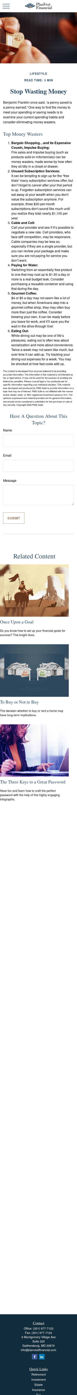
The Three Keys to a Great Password (33, 782)
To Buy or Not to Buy (19, 702)
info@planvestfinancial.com (38, 1350)
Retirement (38, 1374)
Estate (38, 1385)
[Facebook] (34, 1356)
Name (7, 430)
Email (7, 455)
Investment (38, 1379)
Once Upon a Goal (16, 622)
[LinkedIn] (42, 1356)
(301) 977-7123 (43, 1328)
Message (9, 480)
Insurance (38, 1390)
